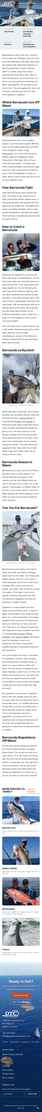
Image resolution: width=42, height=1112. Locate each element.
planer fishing (26, 418)
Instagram (14, 1042)
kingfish (18, 421)
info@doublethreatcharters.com (16, 1036)
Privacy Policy (8, 1074)
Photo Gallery (8, 1078)
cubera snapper (22, 637)
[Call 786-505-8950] (37, 1107)
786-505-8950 (8, 1033)
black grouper (19, 634)
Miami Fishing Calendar (12, 1054)
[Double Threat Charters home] (8, 3)
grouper (29, 421)
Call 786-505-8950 (21, 1002)
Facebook (25, 1042)
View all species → (32, 790)
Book (34, 3)
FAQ (4, 1058)
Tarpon (5, 949)
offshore (22, 157)
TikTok (5, 1042)
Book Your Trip (21, 995)
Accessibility (7, 1070)
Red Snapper (8, 909)
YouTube (35, 1042)
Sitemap (5, 1066)
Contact (5, 1062)
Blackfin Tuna (9, 828)
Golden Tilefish (9, 868)
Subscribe (32, 1094)
